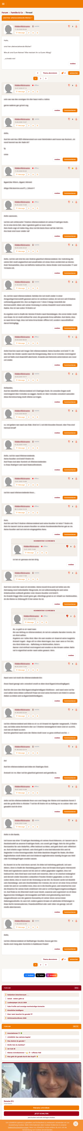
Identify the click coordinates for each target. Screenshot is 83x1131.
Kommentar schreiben (44, 541)
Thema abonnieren (50, 73)
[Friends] (33, 32)
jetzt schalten (41, 1113)
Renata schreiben (41, 1108)
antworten (74, 73)
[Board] (37, 32)
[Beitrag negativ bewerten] (69, 26)
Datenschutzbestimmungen (18, 1127)
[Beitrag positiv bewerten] (76, 26)
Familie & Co (17, 12)
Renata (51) (9, 1101)
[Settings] (28, 32)
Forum (5, 12)
